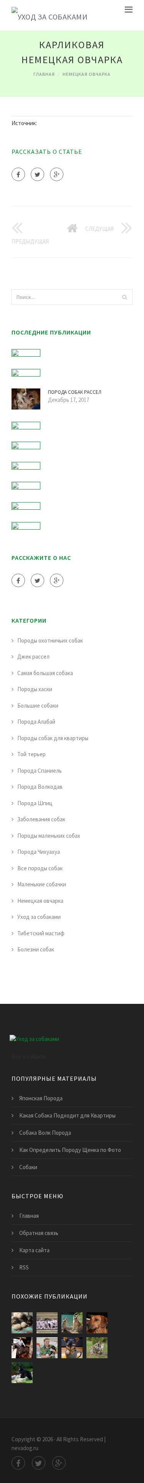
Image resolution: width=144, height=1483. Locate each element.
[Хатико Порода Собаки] (72, 1322)
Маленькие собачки (41, 884)
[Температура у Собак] (47, 1347)
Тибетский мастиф (41, 933)
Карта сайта (34, 1250)
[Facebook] (18, 174)
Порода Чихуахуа (38, 851)
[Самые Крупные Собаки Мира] (22, 1372)
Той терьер (31, 754)
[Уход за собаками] (50, 15)
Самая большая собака (45, 673)
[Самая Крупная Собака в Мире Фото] (22, 1347)
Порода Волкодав (40, 786)
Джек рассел (33, 656)
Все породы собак (40, 868)
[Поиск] (124, 297)
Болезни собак (35, 949)
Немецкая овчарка (87, 74)
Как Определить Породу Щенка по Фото (70, 1149)
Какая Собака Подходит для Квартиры (67, 1115)
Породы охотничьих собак (50, 640)
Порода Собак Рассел (74, 392)
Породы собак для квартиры (52, 738)
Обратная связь (38, 1233)
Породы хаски (34, 689)
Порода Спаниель (39, 770)
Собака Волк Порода (45, 1132)
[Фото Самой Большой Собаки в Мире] (72, 1347)
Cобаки (28, 1167)
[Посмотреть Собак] (22, 1322)
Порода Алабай (36, 721)
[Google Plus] (56, 174)
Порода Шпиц (35, 803)
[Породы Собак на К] (47, 1322)
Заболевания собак (41, 819)
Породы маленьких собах (48, 835)
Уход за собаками (39, 916)
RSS (24, 1267)
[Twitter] (37, 174)
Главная (44, 74)
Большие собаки (37, 705)
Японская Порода (41, 1098)
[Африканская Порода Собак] (97, 1322)
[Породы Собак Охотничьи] (97, 1347)
